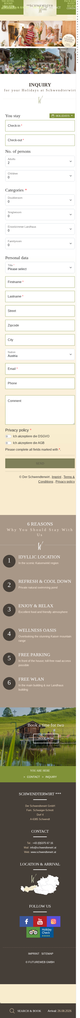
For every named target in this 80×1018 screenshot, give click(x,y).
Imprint (33, 953)
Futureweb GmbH (41, 962)
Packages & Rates (15, 7)
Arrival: (52, 1011)
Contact (54, 7)
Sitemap (47, 953)
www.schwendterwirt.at (43, 852)
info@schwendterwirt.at (43, 847)
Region (38, 7)
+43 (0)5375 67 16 (43, 843)
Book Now (45, 738)
